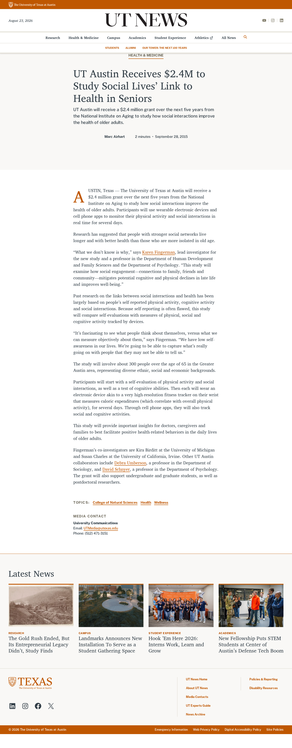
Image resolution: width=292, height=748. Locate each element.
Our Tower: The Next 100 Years (164, 47)
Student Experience (170, 37)
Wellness (161, 503)
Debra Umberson (130, 462)
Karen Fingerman (158, 252)
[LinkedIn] (281, 20)
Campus (113, 37)
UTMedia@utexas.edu (101, 528)
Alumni (130, 47)
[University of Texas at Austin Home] (32, 5)
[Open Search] (245, 37)
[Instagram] (273, 20)
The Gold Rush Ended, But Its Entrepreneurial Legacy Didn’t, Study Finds (39, 644)
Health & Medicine (84, 37)
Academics (137, 37)
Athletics (202, 37)
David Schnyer (116, 469)
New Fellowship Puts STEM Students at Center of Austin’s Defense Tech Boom (251, 644)
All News (229, 37)
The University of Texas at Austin (43, 729)
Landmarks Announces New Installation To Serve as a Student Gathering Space (110, 644)
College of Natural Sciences (115, 503)
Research (53, 37)
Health (146, 503)
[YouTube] (264, 20)
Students (112, 47)
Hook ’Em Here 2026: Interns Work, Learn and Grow (176, 644)
